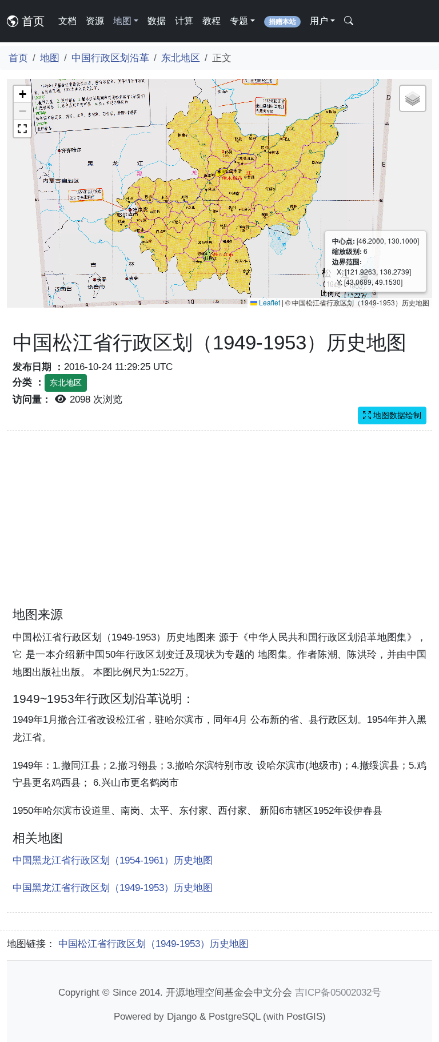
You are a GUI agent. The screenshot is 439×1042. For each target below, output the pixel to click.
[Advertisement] (219, 526)
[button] (22, 94)
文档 (67, 21)
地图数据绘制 (396, 415)
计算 (184, 21)
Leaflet (268, 302)
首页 (31, 21)
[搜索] (349, 21)
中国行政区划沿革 (110, 57)
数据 (156, 21)
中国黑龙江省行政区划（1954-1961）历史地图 (113, 860)
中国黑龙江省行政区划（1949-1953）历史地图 (113, 887)
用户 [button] (319, 21)
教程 (211, 21)
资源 (95, 21)
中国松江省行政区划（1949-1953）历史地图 (153, 943)
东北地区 (180, 57)
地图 (49, 57)
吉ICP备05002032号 (338, 992)
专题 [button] (239, 21)
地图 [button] (122, 21)
